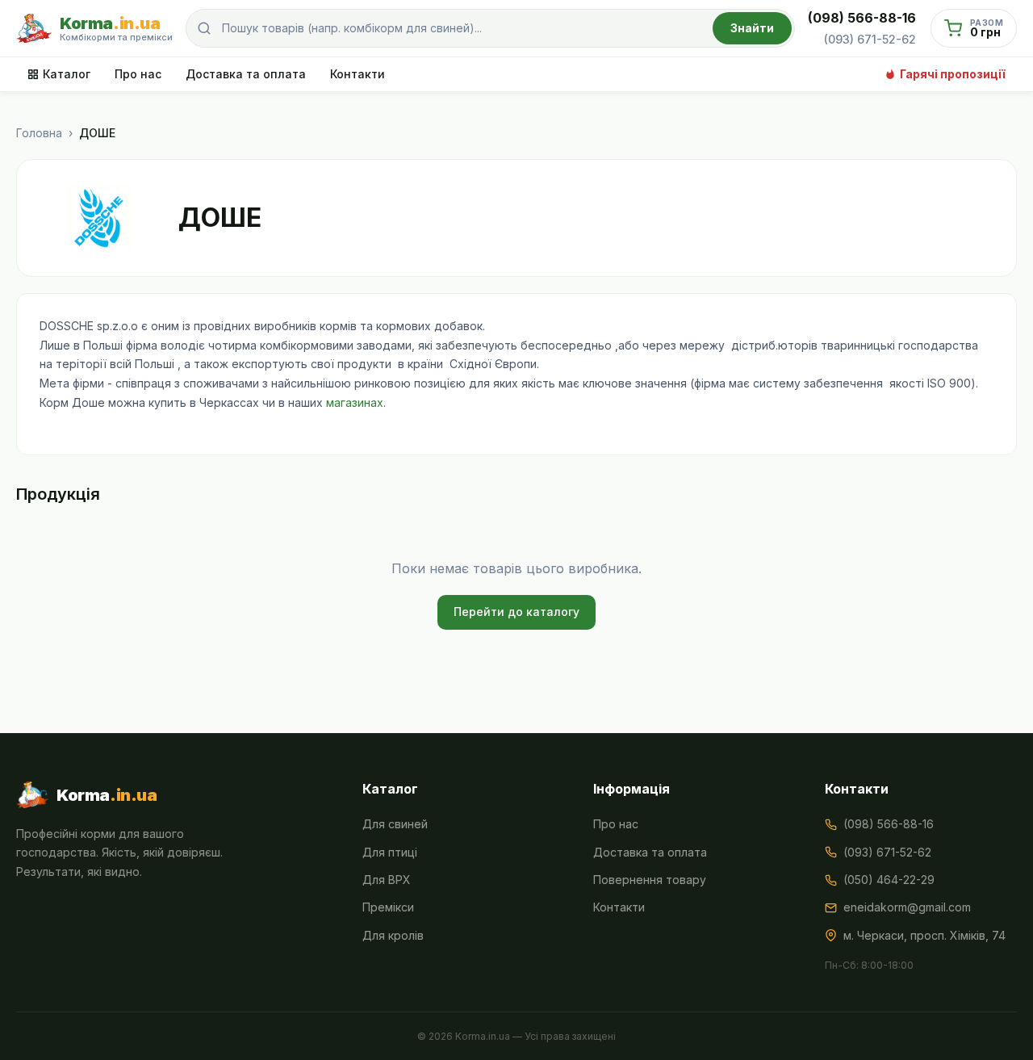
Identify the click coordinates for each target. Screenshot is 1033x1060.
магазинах (354, 402)
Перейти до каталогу (516, 611)
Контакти (357, 74)
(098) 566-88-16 (862, 18)
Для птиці (389, 852)
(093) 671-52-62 (870, 39)
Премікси (388, 907)
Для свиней (395, 824)
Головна (39, 133)
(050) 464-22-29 (889, 879)
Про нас (138, 74)
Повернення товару (649, 879)
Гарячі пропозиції (953, 74)
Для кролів (393, 935)
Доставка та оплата (246, 74)
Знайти (752, 28)
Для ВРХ (386, 879)
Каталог (66, 74)
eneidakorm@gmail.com (907, 907)
